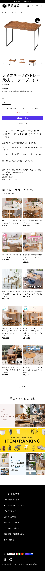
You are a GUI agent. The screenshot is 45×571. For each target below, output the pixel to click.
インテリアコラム (11, 511)
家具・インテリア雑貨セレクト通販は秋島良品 (22, 564)
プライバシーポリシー (12, 528)
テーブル (10, 12)
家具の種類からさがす (12, 500)
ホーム (4, 12)
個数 (3, 98)
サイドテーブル (19, 12)
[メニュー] (41, 6)
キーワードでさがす (11, 494)
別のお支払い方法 (22, 123)
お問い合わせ (9, 540)
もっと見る (22, 387)
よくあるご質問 (10, 517)
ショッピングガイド (11, 522)
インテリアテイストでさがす (15, 505)
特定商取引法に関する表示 (14, 534)
